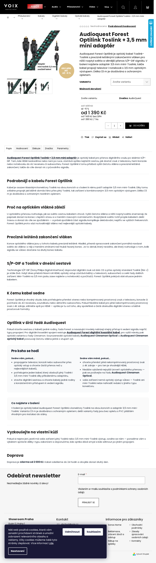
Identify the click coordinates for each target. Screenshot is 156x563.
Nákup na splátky (113, 542)
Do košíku (139, 125)
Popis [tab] (9, 148)
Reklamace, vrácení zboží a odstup (116, 534)
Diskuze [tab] (36, 148)
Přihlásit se (88, 502)
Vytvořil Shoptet (142, 554)
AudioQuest (135, 98)
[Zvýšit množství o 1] (120, 126)
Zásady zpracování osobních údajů (140, 534)
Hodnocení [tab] (22, 148)
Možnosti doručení (90, 88)
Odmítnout (72, 532)
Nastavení (18, 551)
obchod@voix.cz (69, 524)
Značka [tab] (49, 148)
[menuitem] (36, 7)
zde (51, 543)
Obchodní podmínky (137, 526)
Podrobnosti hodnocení (122, 26)
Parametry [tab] (63, 148)
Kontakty (136, 540)
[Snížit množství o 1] (108, 126)
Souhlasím (94, 532)
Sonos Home (114, 524)
